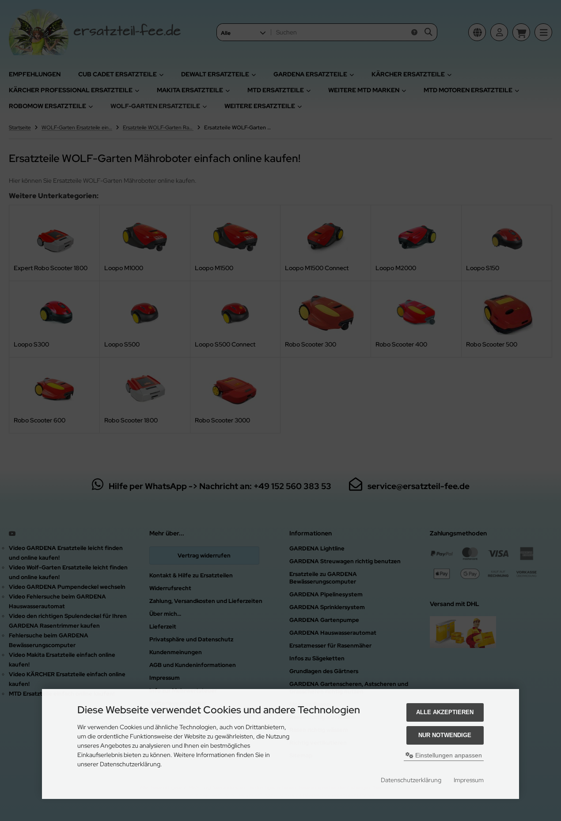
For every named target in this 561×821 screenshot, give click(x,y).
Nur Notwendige (444, 735)
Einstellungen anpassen (447, 755)
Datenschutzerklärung (411, 780)
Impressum (469, 780)
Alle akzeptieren (445, 712)
